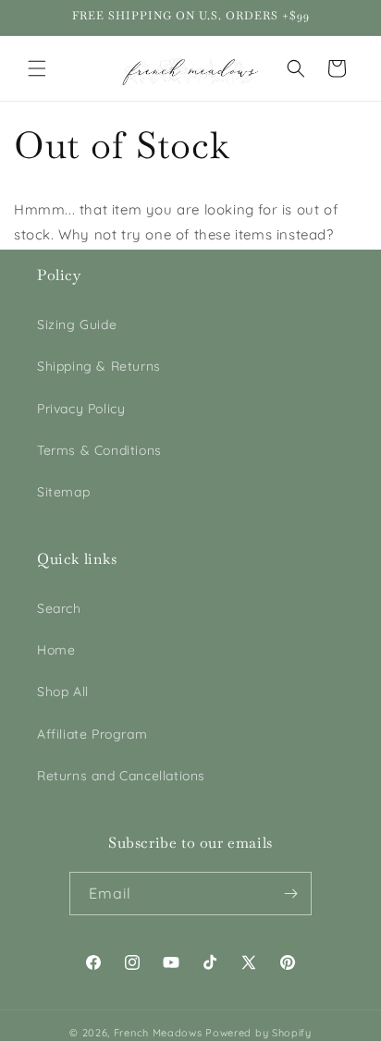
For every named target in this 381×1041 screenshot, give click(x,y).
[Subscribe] (290, 893)
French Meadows (158, 1032)
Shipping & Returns (99, 366)
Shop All (63, 691)
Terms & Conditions (99, 450)
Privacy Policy (81, 408)
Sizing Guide (77, 324)
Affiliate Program (92, 734)
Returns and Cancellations (121, 775)
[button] (37, 68)
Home (56, 650)
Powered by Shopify (258, 1032)
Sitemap (63, 492)
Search (59, 608)
